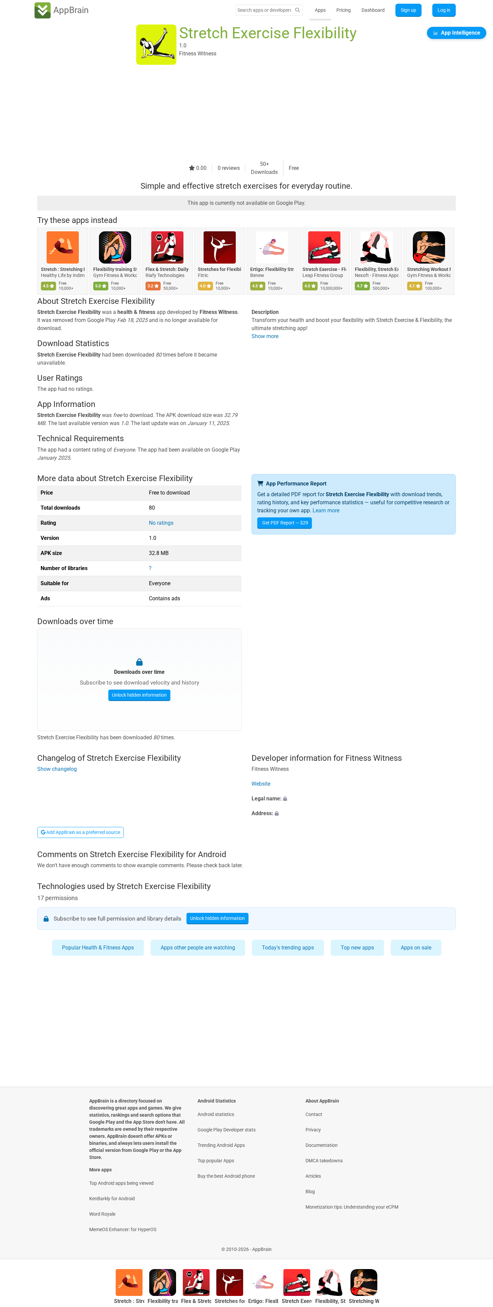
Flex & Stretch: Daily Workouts (167, 269)
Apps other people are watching (198, 947)
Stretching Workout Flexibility (429, 269)
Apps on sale (416, 947)
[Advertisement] (238, 113)
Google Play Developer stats (227, 1129)
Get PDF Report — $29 (285, 522)
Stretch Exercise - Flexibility (324, 269)
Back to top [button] (476, 1246)
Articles (313, 1176)
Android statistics (216, 1114)
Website (261, 784)
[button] (354, 799)
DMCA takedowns (324, 1160)
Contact (314, 1114)
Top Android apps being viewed (121, 1183)
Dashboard (373, 10)
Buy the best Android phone (226, 1176)
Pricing (343, 10)
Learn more (326, 510)
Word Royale (102, 1214)
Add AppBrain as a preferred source (82, 832)
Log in (444, 10)
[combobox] (264, 10)
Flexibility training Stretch (115, 269)
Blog (310, 1191)
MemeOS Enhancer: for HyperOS (122, 1229)
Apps (320, 10)
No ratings (161, 523)
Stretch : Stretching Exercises (63, 269)
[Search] (297, 10)
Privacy (313, 1129)
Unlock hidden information (139, 695)
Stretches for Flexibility (219, 269)
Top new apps (357, 947)
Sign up (408, 10)
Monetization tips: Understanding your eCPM (352, 1207)
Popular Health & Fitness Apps (98, 947)
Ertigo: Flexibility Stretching (272, 269)
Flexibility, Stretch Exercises (376, 269)
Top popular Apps (216, 1160)
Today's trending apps (288, 947)
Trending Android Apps (221, 1145)
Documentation (322, 1145)
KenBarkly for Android (112, 1198)
